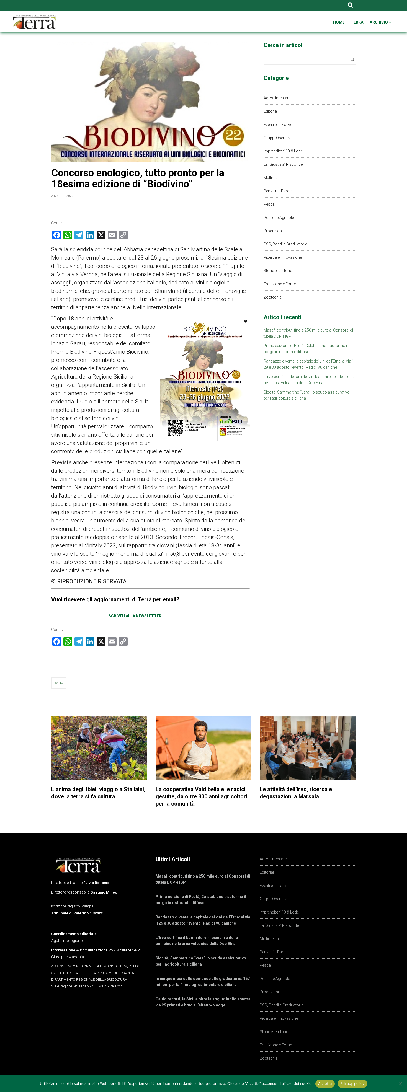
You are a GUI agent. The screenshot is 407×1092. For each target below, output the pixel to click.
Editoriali (271, 111)
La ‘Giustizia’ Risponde (283, 164)
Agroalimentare (277, 98)
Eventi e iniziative (278, 124)
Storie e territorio (278, 270)
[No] (400, 1083)
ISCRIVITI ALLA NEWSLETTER (134, 616)
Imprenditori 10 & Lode (283, 151)
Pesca (269, 204)
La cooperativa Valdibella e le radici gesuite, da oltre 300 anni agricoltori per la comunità (201, 796)
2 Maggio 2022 (62, 196)
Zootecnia (273, 297)
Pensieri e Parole (278, 191)
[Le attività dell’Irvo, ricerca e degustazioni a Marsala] (308, 748)
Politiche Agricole (279, 217)
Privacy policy (352, 1083)
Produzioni (273, 231)
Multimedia (273, 177)
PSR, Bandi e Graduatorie (285, 244)
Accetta (325, 1083)
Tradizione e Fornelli (281, 284)
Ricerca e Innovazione (283, 257)
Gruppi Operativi (277, 138)
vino (59, 683)
